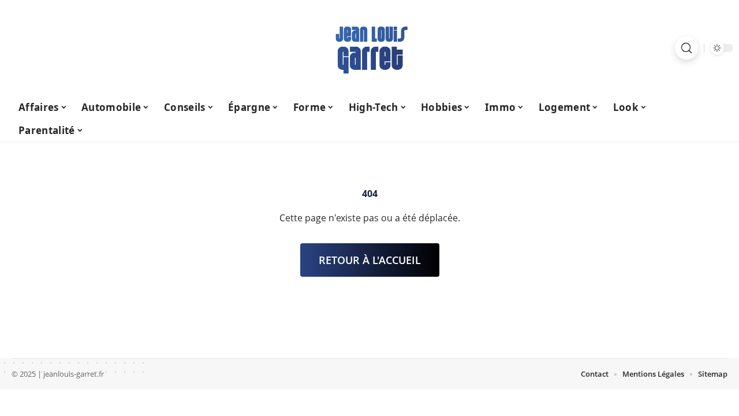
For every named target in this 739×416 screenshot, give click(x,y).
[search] (686, 48)
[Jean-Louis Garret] (369, 48)
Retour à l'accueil (370, 260)
